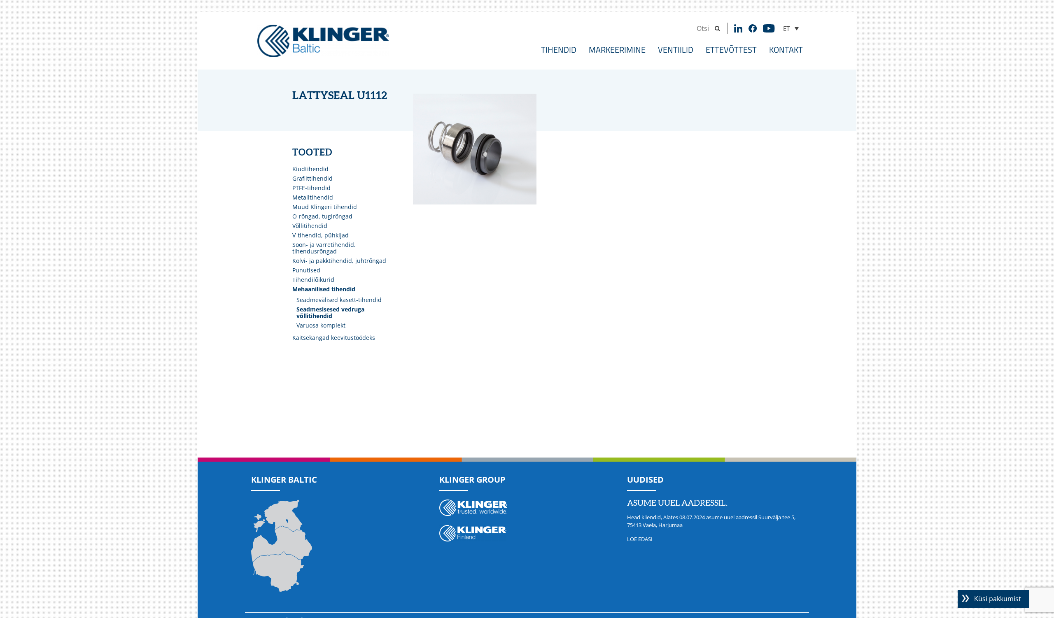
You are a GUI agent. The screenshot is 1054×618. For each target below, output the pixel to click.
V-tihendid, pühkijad (320, 235)
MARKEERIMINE (617, 49)
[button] (791, 28)
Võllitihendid (309, 226)
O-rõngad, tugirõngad (322, 216)
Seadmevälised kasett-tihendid (339, 300)
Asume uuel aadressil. (677, 503)
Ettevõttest (731, 49)
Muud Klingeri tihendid (324, 207)
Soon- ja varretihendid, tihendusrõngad (324, 248)
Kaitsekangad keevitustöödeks (333, 338)
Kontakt (786, 49)
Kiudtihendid (310, 169)
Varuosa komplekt (320, 325)
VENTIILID (675, 49)
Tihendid (558, 49)
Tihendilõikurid (313, 279)
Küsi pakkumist (997, 598)
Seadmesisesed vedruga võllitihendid (330, 312)
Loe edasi (640, 539)
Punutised (306, 270)
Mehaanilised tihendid (323, 289)
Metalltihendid (312, 197)
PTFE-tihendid (311, 188)
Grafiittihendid (312, 178)
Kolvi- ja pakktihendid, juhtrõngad (339, 261)
